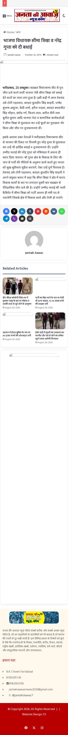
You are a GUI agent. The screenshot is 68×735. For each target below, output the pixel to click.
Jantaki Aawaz (14, 54)
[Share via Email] (22, 218)
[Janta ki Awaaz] (37, 15)
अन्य (18, 32)
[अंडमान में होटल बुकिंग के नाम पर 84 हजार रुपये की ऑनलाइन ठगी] (18, 320)
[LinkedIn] (22, 211)
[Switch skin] (64, 16)
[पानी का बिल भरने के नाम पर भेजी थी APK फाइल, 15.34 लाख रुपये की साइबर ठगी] (50, 285)
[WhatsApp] (61, 211)
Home (10, 32)
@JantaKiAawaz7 (22, 695)
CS (44, 714)
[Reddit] (46, 211)
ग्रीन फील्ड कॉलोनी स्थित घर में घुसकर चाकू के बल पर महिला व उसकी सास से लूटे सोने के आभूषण (17, 301)
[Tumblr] (30, 211)
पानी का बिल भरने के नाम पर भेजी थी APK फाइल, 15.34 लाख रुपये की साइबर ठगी (49, 301)
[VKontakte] (54, 211)
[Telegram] (6, 218)
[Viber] (14, 218)
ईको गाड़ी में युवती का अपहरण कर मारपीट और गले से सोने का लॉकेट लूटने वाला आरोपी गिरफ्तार (49, 336)
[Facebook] (6, 211)
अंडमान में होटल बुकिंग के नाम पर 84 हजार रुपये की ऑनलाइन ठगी (17, 334)
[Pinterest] (38, 211)
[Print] (30, 218)
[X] (14, 211)
